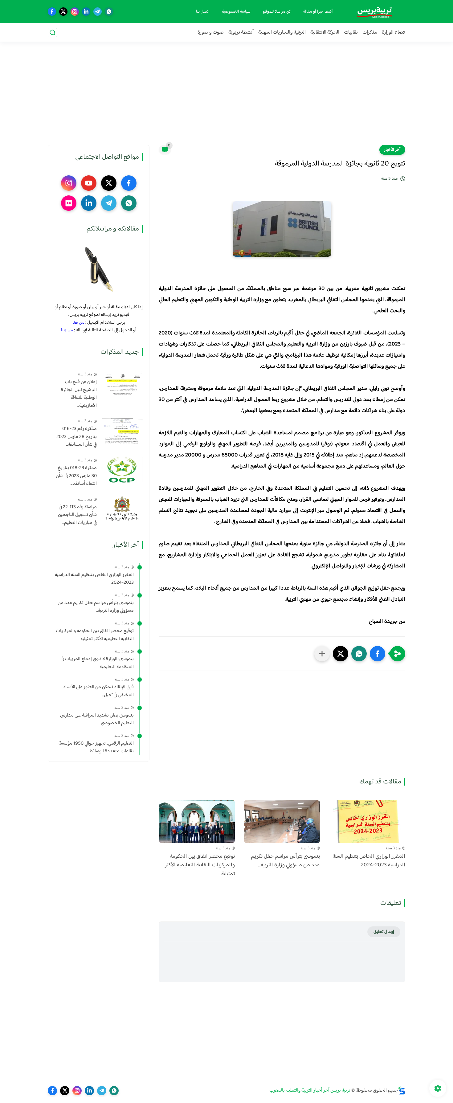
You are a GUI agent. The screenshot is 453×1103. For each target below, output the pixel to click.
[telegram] (97, 11)
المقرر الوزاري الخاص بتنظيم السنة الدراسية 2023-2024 (369, 861)
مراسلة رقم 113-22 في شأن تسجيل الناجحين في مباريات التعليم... (77, 515)
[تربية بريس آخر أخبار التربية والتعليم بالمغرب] (374, 11)
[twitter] (63, 11)
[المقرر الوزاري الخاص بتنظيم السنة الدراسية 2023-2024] (367, 821)
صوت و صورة (211, 32)
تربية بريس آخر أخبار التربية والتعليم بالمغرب (309, 1090)
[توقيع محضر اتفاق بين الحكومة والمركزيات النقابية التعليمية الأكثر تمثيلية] (197, 821)
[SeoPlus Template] (401, 1090)
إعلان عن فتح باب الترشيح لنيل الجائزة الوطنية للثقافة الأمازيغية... (79, 394)
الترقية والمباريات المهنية (282, 32)
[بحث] (52, 32)
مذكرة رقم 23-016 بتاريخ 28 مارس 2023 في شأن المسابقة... (76, 437)
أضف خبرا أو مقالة (318, 11)
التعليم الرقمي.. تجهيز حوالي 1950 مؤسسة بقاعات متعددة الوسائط (96, 747)
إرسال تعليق (383, 932)
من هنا (78, 322)
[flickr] (68, 203)
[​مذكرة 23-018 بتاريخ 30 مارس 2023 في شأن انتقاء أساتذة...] (122, 469)
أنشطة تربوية (241, 32)
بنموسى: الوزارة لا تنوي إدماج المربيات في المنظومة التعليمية (97, 663)
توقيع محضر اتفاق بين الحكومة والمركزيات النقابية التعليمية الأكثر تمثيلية (200, 865)
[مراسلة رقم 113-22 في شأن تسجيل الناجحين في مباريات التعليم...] (122, 509)
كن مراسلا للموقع (277, 11)
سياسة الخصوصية (236, 11)
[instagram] (75, 11)
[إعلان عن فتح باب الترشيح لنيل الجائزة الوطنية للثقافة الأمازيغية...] (122, 383)
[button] (377, 653)
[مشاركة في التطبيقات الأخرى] (322, 653)
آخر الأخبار (392, 149)
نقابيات (351, 32)
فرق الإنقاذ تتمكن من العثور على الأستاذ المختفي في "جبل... (98, 691)
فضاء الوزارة (393, 32)
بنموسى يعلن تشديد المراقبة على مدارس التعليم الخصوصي (97, 719)
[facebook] (52, 11)
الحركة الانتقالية (324, 32)
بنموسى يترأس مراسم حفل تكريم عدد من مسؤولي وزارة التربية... (285, 861)
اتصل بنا (203, 11)
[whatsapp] (109, 11)
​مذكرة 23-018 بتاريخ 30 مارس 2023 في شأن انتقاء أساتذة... (76, 476)
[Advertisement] (226, 97)
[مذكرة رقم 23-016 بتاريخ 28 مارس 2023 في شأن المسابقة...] (122, 430)
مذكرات (369, 32)
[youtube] (88, 183)
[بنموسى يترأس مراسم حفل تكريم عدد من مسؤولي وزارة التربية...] (282, 821)
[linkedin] (86, 11)
